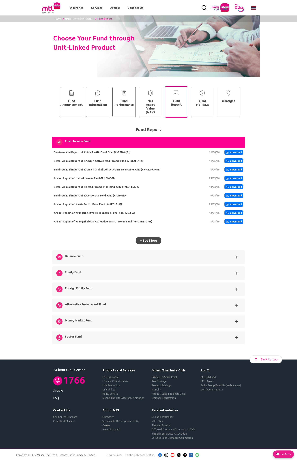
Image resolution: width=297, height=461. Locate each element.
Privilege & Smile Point (164, 377)
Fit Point (156, 389)
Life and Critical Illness (115, 381)
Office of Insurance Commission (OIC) (173, 429)
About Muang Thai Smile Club (168, 394)
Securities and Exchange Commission (172, 438)
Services (97, 8)
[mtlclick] (239, 7)
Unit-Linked (108, 389)
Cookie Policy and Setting (139, 455)
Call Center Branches (65, 417)
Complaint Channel (64, 421)
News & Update (111, 429)
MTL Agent (207, 381)
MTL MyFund (208, 377)
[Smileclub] (220, 7)
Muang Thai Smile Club (168, 370)
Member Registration (164, 398)
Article (115, 8)
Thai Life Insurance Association (169, 433)
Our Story (108, 417)
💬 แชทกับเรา (283, 454)
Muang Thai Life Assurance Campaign (123, 398)
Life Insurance (110, 377)
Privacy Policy (114, 455)
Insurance (76, 8)
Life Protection (111, 385)
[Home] (51, 7)
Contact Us (135, 8)
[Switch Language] (253, 7)
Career (106, 425)
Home (57, 19)
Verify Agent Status (212, 389)
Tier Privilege (159, 381)
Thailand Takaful (161, 425)
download (236, 152)
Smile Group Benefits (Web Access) (221, 385)
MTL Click (157, 421)
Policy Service (110, 394)
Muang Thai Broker (162, 417)
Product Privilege (161, 385)
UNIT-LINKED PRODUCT (79, 19)
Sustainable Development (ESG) (120, 421)
